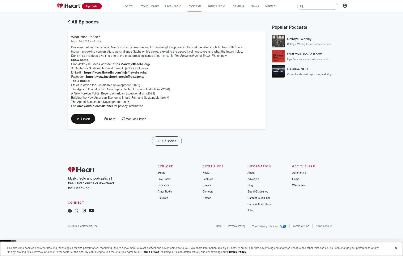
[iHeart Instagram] (84, 211)
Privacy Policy (237, 226)
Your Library (150, 6)
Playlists (238, 6)
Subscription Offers (259, 204)
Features (208, 179)
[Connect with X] (76, 211)
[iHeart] (68, 6)
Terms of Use (301, 226)
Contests (208, 191)
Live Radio (173, 6)
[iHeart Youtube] (91, 211)
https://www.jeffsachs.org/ (131, 64)
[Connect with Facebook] (70, 211)
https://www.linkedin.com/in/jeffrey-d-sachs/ (115, 72)
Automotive (299, 173)
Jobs (250, 210)
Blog (250, 185)
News (254, 6)
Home (295, 179)
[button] (83, 119)
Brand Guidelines (257, 191)
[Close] (396, 248)
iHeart (161, 173)
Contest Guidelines (259, 198)
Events (207, 185)
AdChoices (322, 226)
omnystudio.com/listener (95, 106)
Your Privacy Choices (265, 226)
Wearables (298, 185)
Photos (207, 198)
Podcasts (195, 6)
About (251, 173)
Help (218, 226)
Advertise (253, 179)
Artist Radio (216, 6)
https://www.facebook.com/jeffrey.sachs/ (115, 76)
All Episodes (85, 21)
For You (129, 6)
